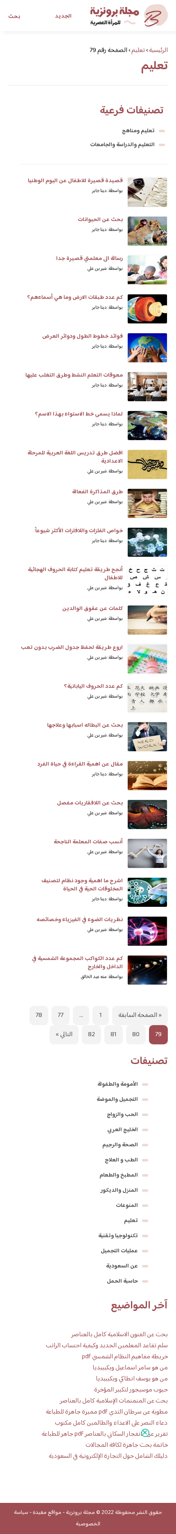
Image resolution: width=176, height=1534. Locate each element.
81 (114, 1034)
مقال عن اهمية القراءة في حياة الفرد (80, 764)
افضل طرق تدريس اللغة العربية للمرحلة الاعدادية (75, 457)
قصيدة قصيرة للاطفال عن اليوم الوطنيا (75, 181)
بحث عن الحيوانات (100, 220)
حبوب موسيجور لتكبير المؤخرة (131, 1390)
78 (39, 1015)
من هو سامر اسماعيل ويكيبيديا (130, 1368)
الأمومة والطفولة (117, 1084)
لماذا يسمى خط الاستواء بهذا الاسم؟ (79, 414)
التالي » (64, 1034)
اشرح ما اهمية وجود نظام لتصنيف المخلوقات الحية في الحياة (82, 885)
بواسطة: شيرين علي (105, 268)
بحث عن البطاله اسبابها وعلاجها (85, 725)
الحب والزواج (122, 1115)
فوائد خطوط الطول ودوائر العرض (82, 336)
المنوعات (127, 1206)
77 (60, 1015)
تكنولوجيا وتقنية (118, 1236)
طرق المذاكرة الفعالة (97, 492)
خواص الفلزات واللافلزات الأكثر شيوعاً (79, 531)
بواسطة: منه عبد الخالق (102, 977)
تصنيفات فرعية (132, 111)
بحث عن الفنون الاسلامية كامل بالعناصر (119, 1334)
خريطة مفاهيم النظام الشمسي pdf (125, 1356)
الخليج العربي (122, 1130)
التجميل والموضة (117, 1100)
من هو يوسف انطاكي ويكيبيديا (132, 1379)
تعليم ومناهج (138, 131)
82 (91, 1034)
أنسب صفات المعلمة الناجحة (88, 842)
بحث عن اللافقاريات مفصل (90, 803)
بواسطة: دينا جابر (107, 191)
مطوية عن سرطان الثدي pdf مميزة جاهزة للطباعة (107, 1412)
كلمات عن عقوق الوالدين (92, 609)
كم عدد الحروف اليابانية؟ (93, 686)
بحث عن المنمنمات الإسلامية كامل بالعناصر (114, 1401)
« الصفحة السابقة (140, 1015)
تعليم (131, 1221)
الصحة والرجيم (120, 1145)
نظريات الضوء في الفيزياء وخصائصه (79, 920)
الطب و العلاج (121, 1160)
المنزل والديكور (119, 1190)
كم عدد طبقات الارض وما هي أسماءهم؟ (75, 298)
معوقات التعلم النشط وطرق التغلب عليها (74, 375)
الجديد (63, 16)
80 (136, 1034)
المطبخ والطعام (118, 1175)
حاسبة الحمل (122, 1281)
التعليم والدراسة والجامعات (122, 145)
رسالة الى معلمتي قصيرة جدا (89, 259)
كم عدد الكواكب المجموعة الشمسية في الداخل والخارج (77, 963)
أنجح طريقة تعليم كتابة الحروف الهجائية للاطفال (75, 574)
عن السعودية (122, 1266)
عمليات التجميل (119, 1251)
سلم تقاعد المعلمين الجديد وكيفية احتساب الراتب (107, 1345)
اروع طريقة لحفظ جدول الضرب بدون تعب (72, 648)
